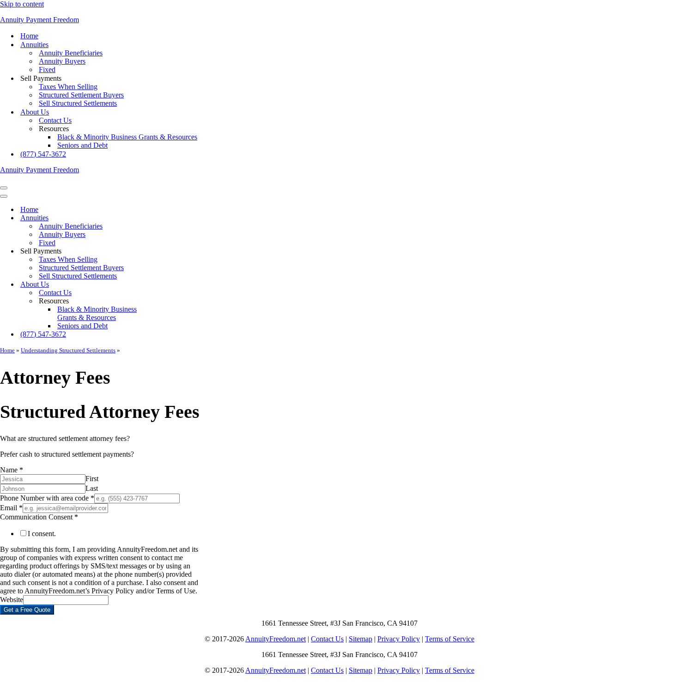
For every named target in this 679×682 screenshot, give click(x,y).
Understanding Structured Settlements (68, 350)
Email (11, 508)
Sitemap (360, 639)
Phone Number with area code (47, 498)
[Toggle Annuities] (161, 218)
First (91, 479)
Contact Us (55, 120)
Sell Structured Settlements (78, 103)
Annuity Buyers (62, 61)
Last (91, 488)
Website (11, 600)
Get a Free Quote (27, 609)
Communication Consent (39, 517)
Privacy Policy (398, 639)
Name (11, 470)
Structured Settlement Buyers (81, 95)
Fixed (47, 69)
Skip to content (22, 4)
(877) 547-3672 (43, 154)
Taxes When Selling (68, 87)
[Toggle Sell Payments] (161, 251)
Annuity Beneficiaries (71, 53)
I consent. (42, 533)
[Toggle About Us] (161, 285)
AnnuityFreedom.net (275, 639)
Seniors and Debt (82, 145)
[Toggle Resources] (161, 301)
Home (29, 36)
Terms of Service (449, 639)
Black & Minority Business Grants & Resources (127, 137)
